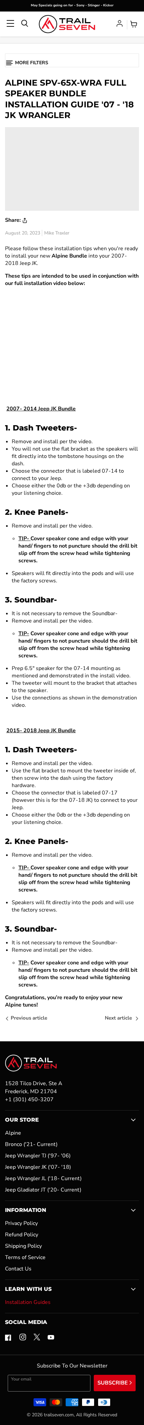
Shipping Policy (23, 1246)
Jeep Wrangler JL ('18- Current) (43, 1178)
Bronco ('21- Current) (31, 1144)
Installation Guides (28, 1302)
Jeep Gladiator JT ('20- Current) (43, 1190)
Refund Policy (21, 1234)
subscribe (113, 1383)
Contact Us (18, 1268)
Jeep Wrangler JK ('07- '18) (38, 1167)
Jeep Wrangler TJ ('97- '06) (38, 1155)
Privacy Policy (21, 1223)
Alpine (13, 1133)
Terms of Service (25, 1257)
